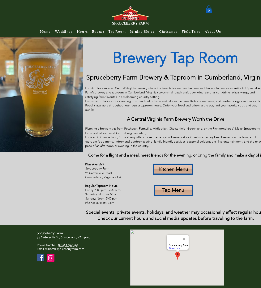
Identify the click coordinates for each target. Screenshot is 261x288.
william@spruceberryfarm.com (64, 249)
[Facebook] (40, 257)
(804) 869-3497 (68, 245)
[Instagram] (50, 258)
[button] (209, 9)
